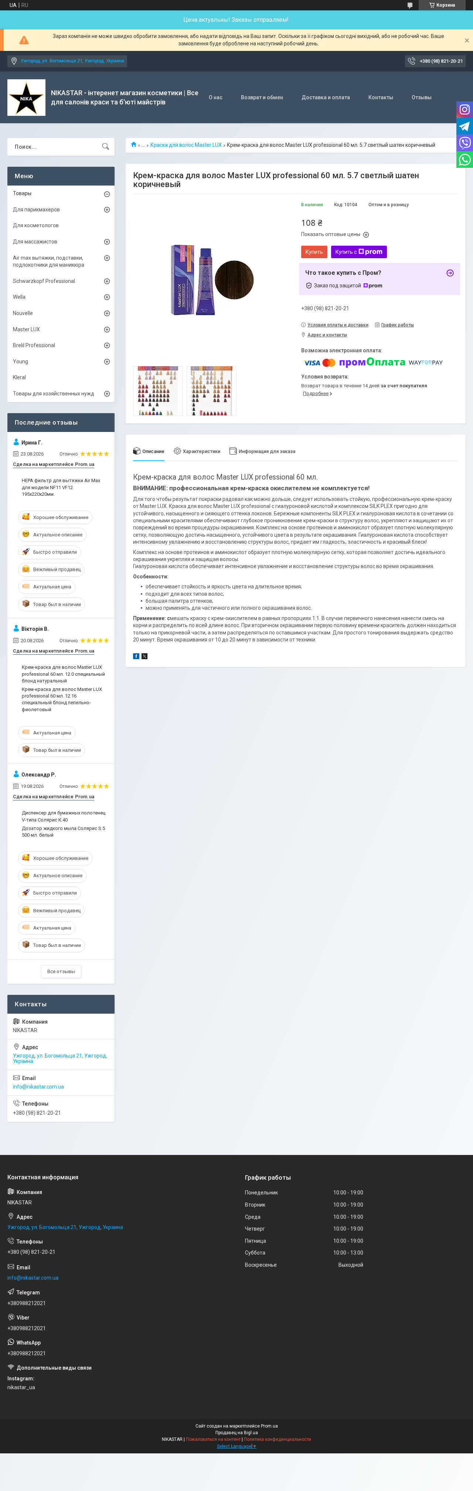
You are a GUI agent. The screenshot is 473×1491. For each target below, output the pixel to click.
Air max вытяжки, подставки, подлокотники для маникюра (48, 261)
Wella (19, 297)
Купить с (346, 252)
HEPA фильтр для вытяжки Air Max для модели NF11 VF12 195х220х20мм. (61, 487)
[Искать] (106, 147)
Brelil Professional (34, 345)
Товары (22, 193)
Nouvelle (23, 313)
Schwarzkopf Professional (44, 281)
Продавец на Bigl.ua (236, 1432)
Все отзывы (61, 971)
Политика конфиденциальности (277, 1439)
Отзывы (422, 97)
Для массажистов (35, 242)
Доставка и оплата (326, 97)
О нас (215, 97)
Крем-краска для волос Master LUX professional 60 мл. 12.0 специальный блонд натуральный (63, 673)
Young (20, 361)
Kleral (19, 377)
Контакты (380, 97)
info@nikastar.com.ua (38, 1087)
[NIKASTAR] (26, 97)
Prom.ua (269, 1426)
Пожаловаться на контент (213, 1439)
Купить (314, 252)
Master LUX (26, 329)
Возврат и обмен (262, 97)
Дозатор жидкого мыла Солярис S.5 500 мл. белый (63, 832)
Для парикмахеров (36, 209)
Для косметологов (36, 225)
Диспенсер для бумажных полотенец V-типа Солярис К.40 (63, 816)
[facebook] (136, 657)
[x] (144, 657)
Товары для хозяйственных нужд (53, 394)
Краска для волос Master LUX (186, 145)
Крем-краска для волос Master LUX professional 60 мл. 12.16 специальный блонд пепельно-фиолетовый (62, 699)
